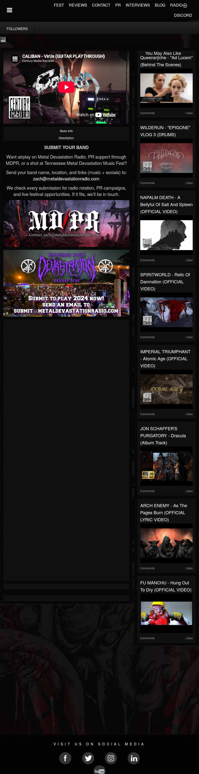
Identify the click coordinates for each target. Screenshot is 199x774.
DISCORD (183, 15)
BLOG (160, 5)
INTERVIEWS (138, 5)
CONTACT (101, 5)
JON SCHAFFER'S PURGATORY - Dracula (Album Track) (163, 435)
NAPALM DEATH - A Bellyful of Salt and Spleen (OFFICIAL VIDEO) (166, 204)
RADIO (176, 5)
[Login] (184, 5)
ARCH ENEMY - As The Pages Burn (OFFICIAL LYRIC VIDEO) (163, 512)
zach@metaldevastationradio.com (66, 178)
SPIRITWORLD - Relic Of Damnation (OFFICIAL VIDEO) (165, 281)
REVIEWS (78, 5)
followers (17, 28)
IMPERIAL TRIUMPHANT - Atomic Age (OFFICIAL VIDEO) (165, 358)
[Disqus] (66, 387)
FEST (59, 5)
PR (118, 5)
